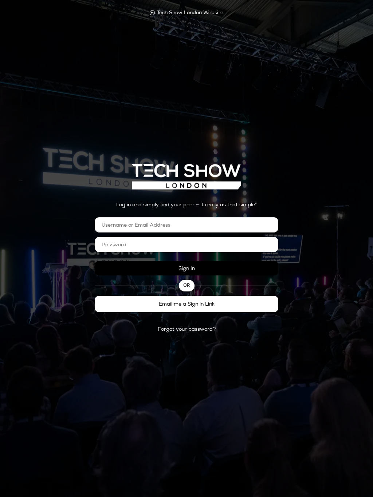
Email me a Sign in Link (187, 304)
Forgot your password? (187, 329)
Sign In (186, 268)
